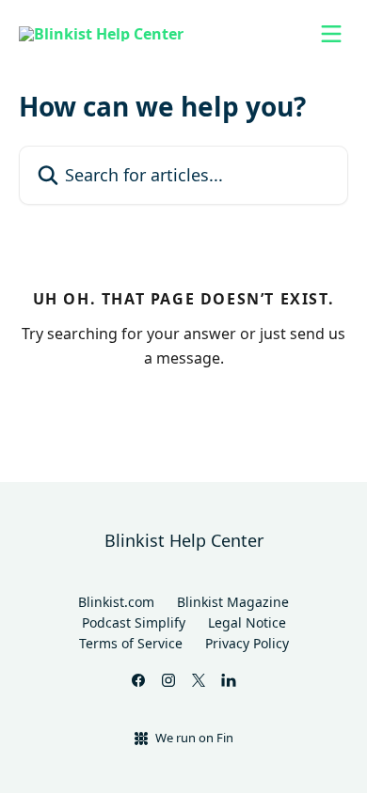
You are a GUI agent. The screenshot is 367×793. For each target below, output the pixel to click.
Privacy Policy (247, 643)
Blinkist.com (116, 602)
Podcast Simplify (133, 622)
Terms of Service (131, 643)
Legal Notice (247, 622)
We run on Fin (194, 737)
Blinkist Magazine (233, 602)
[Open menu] (331, 34)
